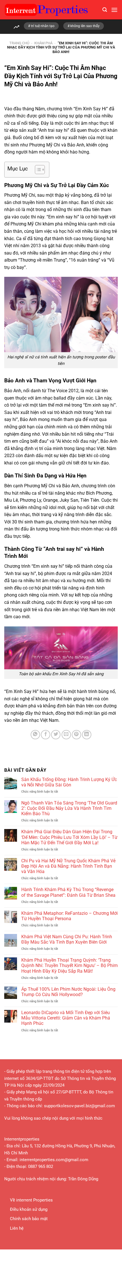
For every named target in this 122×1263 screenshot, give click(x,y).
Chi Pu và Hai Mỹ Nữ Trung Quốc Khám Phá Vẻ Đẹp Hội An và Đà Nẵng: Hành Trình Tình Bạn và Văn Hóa (68, 866)
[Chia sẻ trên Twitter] (55, 734)
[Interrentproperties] (51, 10)
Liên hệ (17, 1228)
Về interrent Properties (31, 1200)
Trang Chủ (19, 43)
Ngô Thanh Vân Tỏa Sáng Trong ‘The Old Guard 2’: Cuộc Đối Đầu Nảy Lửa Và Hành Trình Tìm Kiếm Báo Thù (69, 808)
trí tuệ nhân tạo (42, 26)
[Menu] (114, 10)
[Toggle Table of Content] (37, 169)
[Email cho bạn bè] (66, 734)
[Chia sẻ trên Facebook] (45, 734)
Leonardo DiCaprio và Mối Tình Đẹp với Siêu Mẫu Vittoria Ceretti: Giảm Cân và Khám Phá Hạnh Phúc (65, 1018)
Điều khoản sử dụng (28, 1209)
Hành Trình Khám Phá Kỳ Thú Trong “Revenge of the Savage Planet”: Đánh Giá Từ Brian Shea (68, 892)
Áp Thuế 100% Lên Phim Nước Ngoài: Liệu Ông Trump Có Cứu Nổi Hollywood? (68, 991)
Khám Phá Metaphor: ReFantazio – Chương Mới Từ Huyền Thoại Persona (69, 916)
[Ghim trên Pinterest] (76, 734)
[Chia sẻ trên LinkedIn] (86, 734)
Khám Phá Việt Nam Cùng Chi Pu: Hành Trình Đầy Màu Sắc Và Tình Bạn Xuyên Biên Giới (66, 939)
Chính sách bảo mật (29, 1218)
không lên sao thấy (85, 26)
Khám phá (43, 43)
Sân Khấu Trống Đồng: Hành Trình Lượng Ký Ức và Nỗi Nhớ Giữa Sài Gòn (69, 782)
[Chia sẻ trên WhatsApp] (35, 734)
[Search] (104, 9)
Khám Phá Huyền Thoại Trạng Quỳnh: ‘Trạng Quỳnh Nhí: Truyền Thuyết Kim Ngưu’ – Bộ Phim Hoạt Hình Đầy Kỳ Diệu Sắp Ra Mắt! (69, 965)
